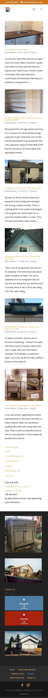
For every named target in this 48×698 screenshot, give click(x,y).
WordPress (24, 694)
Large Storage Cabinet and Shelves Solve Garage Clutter (24, 118)
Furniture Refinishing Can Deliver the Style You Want (22, 327)
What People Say (12, 470)
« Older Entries (11, 447)
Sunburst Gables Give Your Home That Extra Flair (22, 257)
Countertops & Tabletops (16, 49)
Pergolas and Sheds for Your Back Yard (23, 188)
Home (7, 451)
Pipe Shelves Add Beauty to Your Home (23, 405)
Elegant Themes (23, 690)
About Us (9, 475)
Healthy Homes (12, 461)
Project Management (14, 456)
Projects (33, 52)
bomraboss (11, 52)
